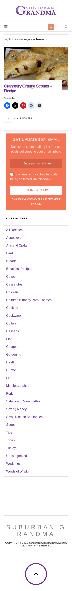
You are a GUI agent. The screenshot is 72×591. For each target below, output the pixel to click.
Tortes (10, 440)
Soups (10, 424)
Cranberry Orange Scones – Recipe (28, 88)
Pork (9, 393)
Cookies (12, 307)
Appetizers (13, 237)
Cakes (10, 276)
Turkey (11, 448)
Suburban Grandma (36, 530)
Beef (9, 253)
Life (8, 378)
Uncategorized (16, 456)
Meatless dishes (17, 385)
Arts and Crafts (16, 245)
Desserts (12, 331)
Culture (11, 323)
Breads (11, 261)
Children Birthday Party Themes (29, 300)
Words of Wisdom (18, 471)
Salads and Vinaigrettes (23, 401)
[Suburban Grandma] (36, 10)
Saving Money (16, 409)
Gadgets (12, 346)
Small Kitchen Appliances (24, 417)
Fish (9, 339)
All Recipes (24, 118)
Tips (9, 432)
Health (11, 362)
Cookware (13, 315)
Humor (11, 370)
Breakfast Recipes (19, 269)
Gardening (13, 354)
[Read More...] (7, 118)
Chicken (12, 292)
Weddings (13, 463)
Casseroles (14, 284)
